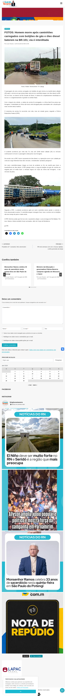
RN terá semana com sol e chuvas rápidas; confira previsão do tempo (50, 246)
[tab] (29, 287)
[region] (20, 685)
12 (50, 373)
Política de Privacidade (22, 687)
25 (41, 378)
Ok (20, 691)
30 (23, 380)
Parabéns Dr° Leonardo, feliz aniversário (14, 245)
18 (41, 376)
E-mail (26, 328)
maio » (35, 385)
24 (32, 378)
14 (6, 376)
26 (50, 378)
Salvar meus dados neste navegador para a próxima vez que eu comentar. (23, 333)
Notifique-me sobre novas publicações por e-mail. (18, 340)
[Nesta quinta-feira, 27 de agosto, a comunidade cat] (32, 561)
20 (58, 376)
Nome (5, 328)
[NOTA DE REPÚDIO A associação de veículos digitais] (32, 623)
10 (32, 373)
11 (41, 373)
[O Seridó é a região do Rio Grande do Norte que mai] (32, 438)
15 (15, 376)
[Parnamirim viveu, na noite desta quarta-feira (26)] (32, 500)
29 (15, 380)
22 (15, 378)
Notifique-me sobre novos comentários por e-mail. (18, 336)
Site (46, 328)
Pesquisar (58, 360)
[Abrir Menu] (61, 3)
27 (58, 378)
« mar (30, 385)
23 (23, 378)
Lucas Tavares (10, 43)
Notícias (7, 28)
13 (58, 373)
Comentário (6, 307)
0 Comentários (10, 278)
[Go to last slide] (4, 274)
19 (50, 376)
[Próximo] (60, 274)
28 (6, 380)
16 (23, 376)
